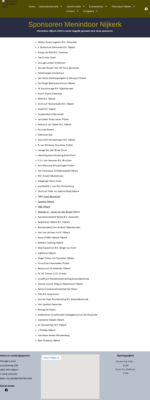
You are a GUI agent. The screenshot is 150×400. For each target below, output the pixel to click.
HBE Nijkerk (44, 207)
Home (32, 6)
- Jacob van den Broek (60, 212)
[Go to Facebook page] (146, 8)
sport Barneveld (52, 196)
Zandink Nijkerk (46, 202)
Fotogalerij (88, 11)
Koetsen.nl (43, 212)
